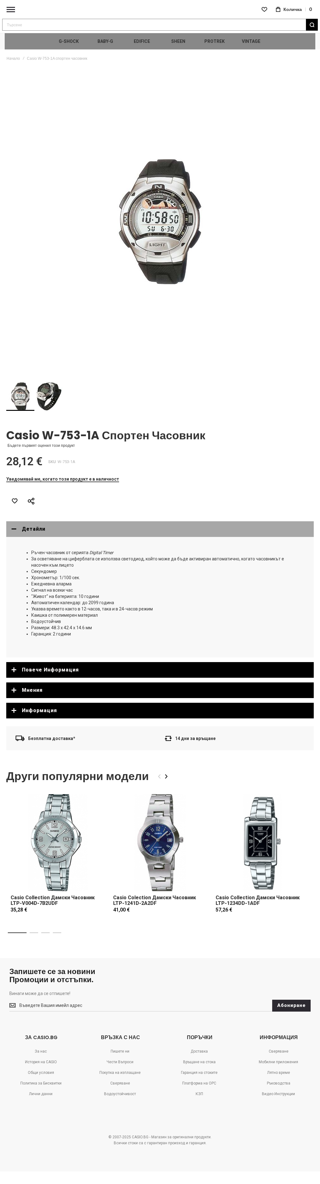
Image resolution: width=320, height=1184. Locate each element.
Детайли (33, 529)
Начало (13, 58)
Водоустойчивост (120, 1094)
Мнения (32, 690)
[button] (49, 396)
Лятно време (278, 1072)
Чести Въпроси (120, 1062)
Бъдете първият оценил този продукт (41, 445)
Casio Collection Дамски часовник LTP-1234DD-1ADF (258, 900)
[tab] (160, 529)
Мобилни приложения (278, 1062)
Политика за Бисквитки (41, 1083)
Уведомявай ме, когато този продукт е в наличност (62, 479)
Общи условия (41, 1072)
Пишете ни (120, 1051)
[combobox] (160, 25)
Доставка (199, 1051)
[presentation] (166, 776)
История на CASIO (41, 1062)
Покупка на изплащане (120, 1072)
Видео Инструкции (278, 1094)
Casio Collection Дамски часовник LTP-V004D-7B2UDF (53, 900)
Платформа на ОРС (199, 1083)
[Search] (312, 25)
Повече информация (50, 670)
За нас (41, 1051)
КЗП (199, 1094)
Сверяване (120, 1083)
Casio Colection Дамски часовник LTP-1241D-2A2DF (154, 900)
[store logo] (160, 9)
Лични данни (40, 1094)
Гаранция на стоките (199, 1072)
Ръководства (278, 1083)
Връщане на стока (199, 1062)
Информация (39, 710)
